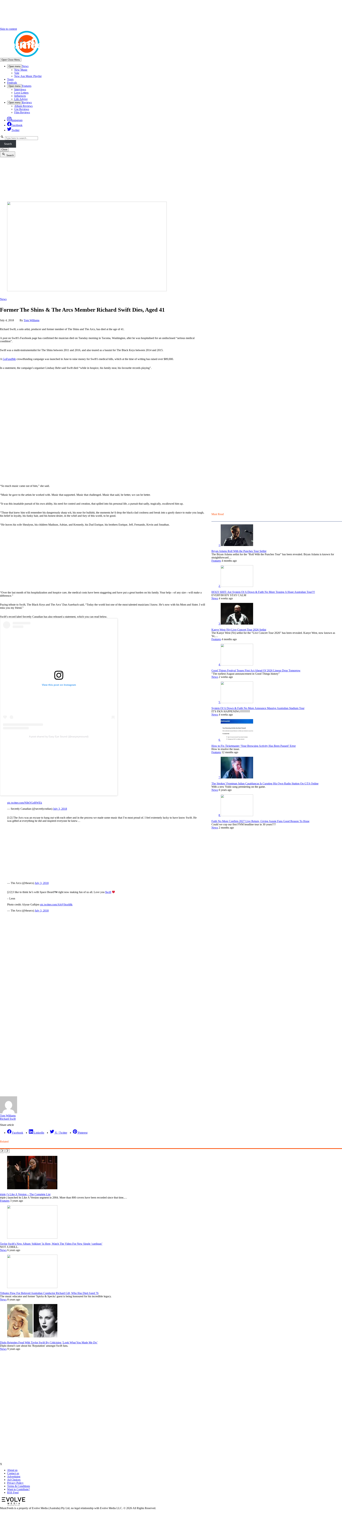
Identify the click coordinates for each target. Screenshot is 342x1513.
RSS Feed (13, 1492)
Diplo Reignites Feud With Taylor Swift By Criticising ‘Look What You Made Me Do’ (49, 1342)
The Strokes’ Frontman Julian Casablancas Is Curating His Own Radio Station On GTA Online (264, 783)
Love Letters (21, 92)
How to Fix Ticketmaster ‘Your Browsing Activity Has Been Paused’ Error (253, 745)
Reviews (27, 102)
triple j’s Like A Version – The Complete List (25, 1194)
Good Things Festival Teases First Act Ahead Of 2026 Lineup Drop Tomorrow (255, 670)
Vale (16, 72)
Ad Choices (13, 1479)
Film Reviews (22, 112)
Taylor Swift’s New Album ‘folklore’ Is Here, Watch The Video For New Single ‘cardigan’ (51, 1243)
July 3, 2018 (60, 808)
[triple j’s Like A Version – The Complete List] (32, 1188)
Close (4, 149)
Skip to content (8, 28)
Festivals (12, 82)
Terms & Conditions (18, 1486)
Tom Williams (31, 320)
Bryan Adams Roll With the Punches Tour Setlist (238, 551)
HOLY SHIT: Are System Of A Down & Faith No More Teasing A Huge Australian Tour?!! (263, 591)
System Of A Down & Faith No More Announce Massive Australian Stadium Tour (257, 708)
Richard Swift (8, 1118)
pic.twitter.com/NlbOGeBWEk (24, 802)
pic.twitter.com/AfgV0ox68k (56, 904)
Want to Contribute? (18, 1489)
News (25, 66)
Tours (10, 79)
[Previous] (2, 1151)
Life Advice (21, 99)
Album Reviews (23, 106)
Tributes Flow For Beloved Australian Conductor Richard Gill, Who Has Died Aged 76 (49, 1293)
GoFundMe (9, 359)
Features (26, 85)
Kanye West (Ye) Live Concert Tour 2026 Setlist (238, 629)
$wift (108, 892)
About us (12, 1470)
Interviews (20, 89)
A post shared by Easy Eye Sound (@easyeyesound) (59, 736)
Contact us (13, 1473)
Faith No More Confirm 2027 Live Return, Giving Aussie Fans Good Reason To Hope (260, 821)
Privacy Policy (15, 1482)
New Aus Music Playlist (28, 76)
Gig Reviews (21, 109)
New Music (20, 69)
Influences (20, 95)
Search (8, 143)
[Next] (7, 1151)
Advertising (13, 1476)
